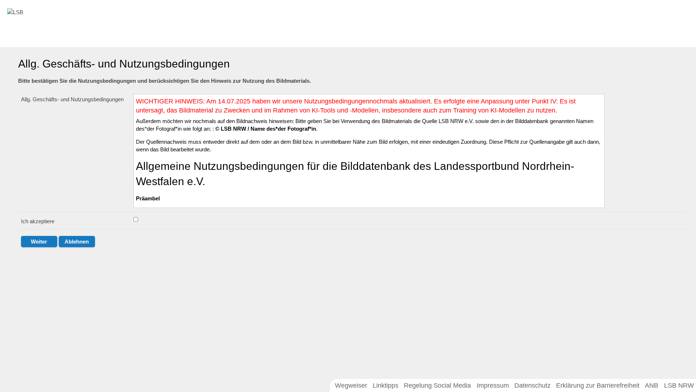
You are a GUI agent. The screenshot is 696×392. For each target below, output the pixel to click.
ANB (651, 385)
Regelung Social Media (437, 385)
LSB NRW (679, 385)
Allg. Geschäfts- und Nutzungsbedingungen (72, 99)
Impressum (493, 385)
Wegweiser (351, 385)
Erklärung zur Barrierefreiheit (597, 385)
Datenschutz (532, 385)
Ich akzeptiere (37, 221)
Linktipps (385, 385)
